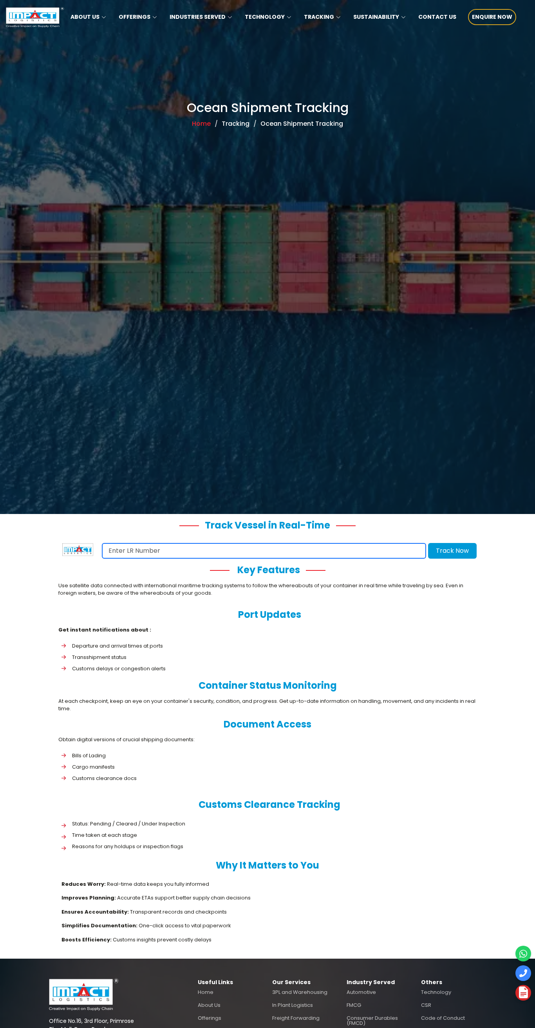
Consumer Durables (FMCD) (372, 1020)
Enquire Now (492, 17)
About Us (209, 1005)
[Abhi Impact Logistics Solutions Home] (32, 17)
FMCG (354, 1005)
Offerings (209, 1018)
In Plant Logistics (292, 1005)
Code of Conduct (443, 1018)
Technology (436, 992)
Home (201, 123)
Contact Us (437, 17)
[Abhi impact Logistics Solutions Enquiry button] (523, 993)
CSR (426, 1005)
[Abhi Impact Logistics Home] (84, 994)
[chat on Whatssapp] (523, 953)
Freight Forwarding (296, 1018)
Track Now (452, 550)
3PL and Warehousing (299, 992)
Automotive (361, 992)
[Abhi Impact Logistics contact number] (523, 973)
